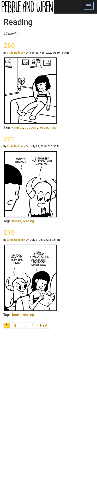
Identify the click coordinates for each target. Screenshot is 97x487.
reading (44, 127)
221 (9, 139)
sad (54, 127)
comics (17, 127)
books (16, 221)
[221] (30, 184)
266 (9, 45)
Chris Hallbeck (16, 52)
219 (9, 232)
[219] (30, 278)
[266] (30, 90)
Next (43, 325)
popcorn (31, 127)
